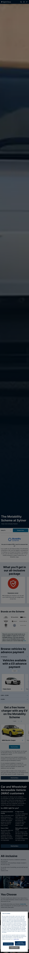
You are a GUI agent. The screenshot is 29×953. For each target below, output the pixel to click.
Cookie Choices (14, 947)
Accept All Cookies (8, 944)
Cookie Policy (16, 939)
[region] (14, 931)
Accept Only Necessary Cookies (20, 943)
